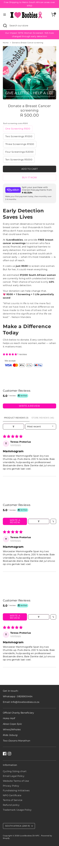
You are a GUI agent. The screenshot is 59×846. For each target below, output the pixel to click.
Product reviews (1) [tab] (16, 417)
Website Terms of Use (16, 781)
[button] (10, 354)
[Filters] (13, 426)
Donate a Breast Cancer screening (27, 43)
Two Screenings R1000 (18, 136)
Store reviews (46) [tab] (43, 417)
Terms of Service (12, 800)
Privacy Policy (11, 785)
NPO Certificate (12, 795)
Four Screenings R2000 (19, 151)
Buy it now (29, 177)
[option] (29, 72)
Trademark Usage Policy (17, 809)
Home (6, 43)
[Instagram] (9, 753)
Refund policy (11, 805)
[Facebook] (4, 753)
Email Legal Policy (13, 776)
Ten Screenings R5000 (18, 159)
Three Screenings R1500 (19, 144)
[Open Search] (4, 26)
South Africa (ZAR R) (17, 826)
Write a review (29, 406)
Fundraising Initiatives (16, 790)
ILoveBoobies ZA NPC (29, 836)
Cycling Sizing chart (14, 771)
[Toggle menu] (4, 14)
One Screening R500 (17, 128)
